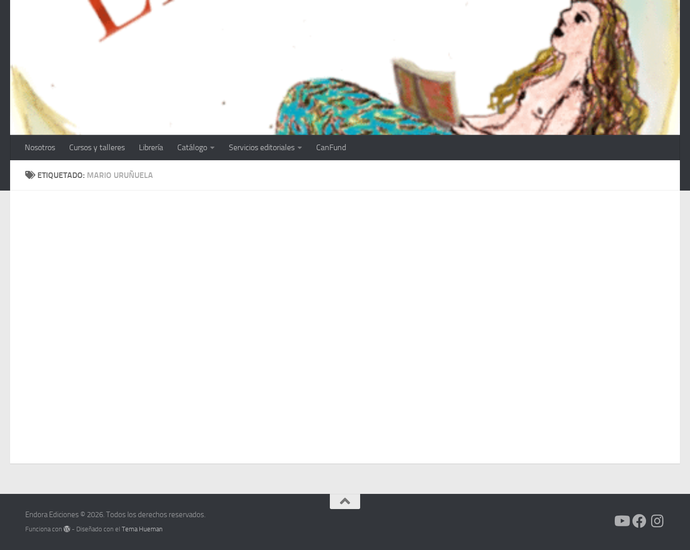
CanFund (331, 147)
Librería (151, 147)
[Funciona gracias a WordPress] (67, 529)
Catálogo (192, 147)
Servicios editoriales (261, 147)
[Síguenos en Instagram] (658, 521)
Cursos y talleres (97, 147)
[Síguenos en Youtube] (621, 521)
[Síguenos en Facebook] (639, 521)
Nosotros (40, 147)
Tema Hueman (142, 529)
